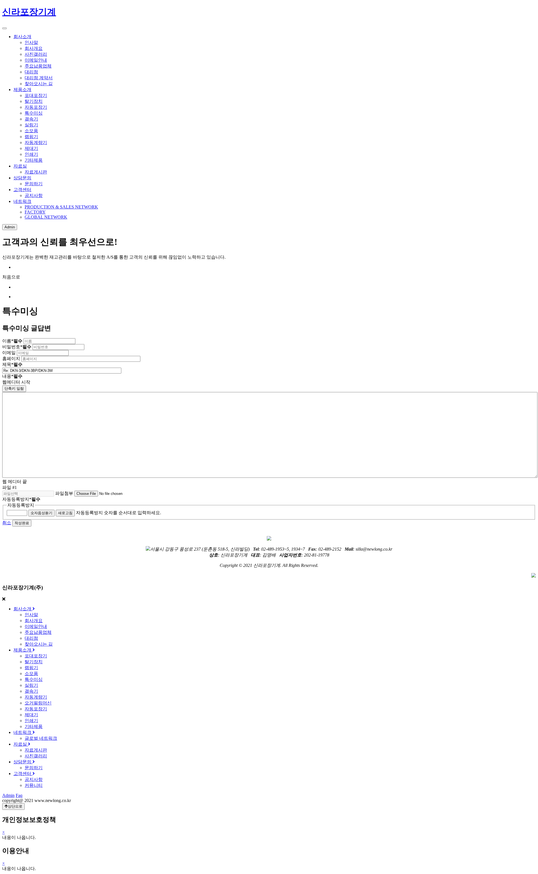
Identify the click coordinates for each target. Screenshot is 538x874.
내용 (12, 376)
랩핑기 (31, 136)
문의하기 (34, 183)
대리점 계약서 (39, 77)
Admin (9, 227)
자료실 (20, 166)
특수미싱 (34, 113)
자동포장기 (36, 107)
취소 (6, 522)
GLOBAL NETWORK (46, 217)
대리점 (31, 71)
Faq (19, 795)
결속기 (31, 119)
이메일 (9, 352)
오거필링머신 (38, 703)
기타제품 (34, 160)
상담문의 (22, 177)
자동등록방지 (21, 499)
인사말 (31, 42)
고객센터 (22, 189)
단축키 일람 (14, 388)
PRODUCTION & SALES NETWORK (61, 207)
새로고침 (65, 513)
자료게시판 (36, 172)
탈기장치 (34, 101)
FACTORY (35, 212)
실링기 (31, 124)
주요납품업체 (38, 66)
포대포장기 (36, 95)
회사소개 (22, 36)
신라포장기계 (29, 12)
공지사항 (34, 195)
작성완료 (22, 523)
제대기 (31, 148)
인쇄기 (31, 154)
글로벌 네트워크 (41, 738)
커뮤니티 (34, 785)
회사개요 (34, 48)
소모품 (31, 130)
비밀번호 (16, 346)
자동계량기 (36, 142)
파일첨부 (64, 493)
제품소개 (22, 89)
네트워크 (22, 201)
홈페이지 (11, 358)
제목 (12, 364)
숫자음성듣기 (41, 513)
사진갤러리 (36, 54)
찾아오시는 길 (39, 83)
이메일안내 (36, 60)
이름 (12, 341)
